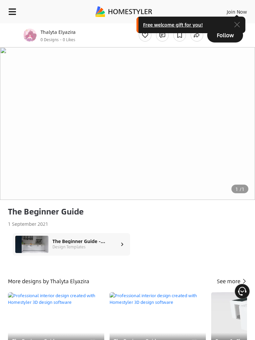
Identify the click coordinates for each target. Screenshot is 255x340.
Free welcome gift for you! (173, 24)
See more (229, 281)
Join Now (237, 11)
